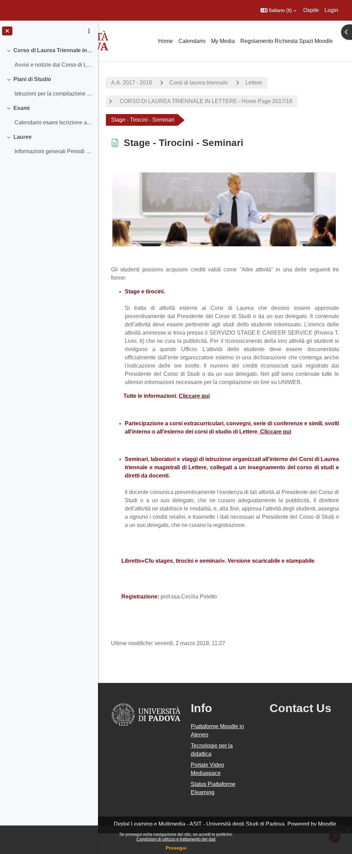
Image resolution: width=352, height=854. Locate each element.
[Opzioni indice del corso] (89, 31)
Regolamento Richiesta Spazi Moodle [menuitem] (286, 41)
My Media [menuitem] (223, 41)
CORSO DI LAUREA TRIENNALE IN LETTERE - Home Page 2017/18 (205, 101)
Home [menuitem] (165, 41)
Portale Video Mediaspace (207, 769)
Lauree (22, 137)
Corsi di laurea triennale (198, 83)
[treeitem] (49, 57)
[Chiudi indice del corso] (7, 31)
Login (331, 10)
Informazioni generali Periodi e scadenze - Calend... (53, 151)
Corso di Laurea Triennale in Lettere (53, 50)
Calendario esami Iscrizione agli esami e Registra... (53, 122)
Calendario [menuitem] (192, 41)
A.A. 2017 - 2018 (131, 83)
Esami (21, 108)
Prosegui (176, 848)
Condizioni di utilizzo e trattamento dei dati (176, 839)
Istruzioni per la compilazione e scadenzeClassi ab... (53, 94)
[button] (278, 10)
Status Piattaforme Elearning (213, 788)
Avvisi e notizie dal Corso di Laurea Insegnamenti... (53, 65)
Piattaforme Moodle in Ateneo (217, 730)
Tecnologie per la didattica (212, 750)
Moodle (327, 824)
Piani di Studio (32, 79)
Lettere (253, 83)
